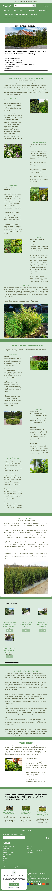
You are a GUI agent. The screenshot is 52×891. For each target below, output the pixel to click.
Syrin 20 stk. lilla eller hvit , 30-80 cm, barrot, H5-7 (9, 624)
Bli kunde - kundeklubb (8, 846)
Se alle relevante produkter (11, 662)
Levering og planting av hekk (12, 66)
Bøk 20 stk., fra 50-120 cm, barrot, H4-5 (26, 624)
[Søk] (34, 5)
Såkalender (30, 852)
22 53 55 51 (34, 873)
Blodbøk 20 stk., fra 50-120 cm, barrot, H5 (9, 650)
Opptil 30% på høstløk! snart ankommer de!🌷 (26, 1)
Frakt (4, 860)
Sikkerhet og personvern (9, 852)
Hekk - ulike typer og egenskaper (13, 60)
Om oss (4, 862)
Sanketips (29, 848)
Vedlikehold (8, 68)
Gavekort (5, 850)
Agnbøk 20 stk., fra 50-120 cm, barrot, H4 (42, 624)
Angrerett (5, 856)
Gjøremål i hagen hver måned (34, 850)
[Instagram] (48, 838)
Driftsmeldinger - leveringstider (11, 867)
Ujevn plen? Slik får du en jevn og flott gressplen (9, 812)
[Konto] (44, 6)
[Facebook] (46, 838)
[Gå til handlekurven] (48, 6)
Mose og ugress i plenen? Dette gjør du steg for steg (43, 814)
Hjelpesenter (6, 848)
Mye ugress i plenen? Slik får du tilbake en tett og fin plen (26, 813)
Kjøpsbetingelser (7, 854)
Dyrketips (29, 846)
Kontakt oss (6, 865)
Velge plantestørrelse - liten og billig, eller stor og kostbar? (20, 64)
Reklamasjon (6, 858)
